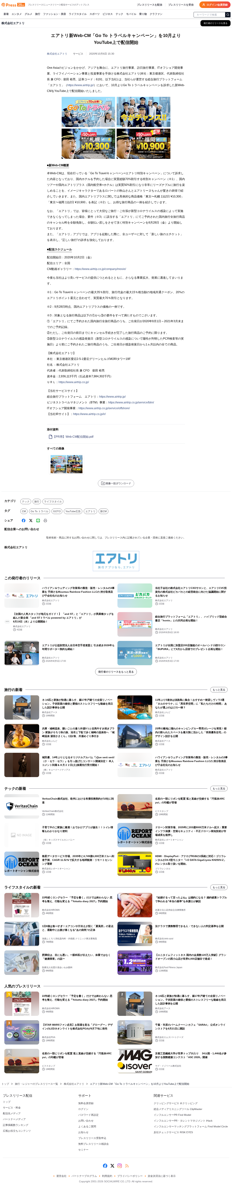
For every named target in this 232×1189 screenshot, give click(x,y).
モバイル (131, 14)
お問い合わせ (86, 1120)
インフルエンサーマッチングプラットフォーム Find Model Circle (191, 1126)
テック (119, 14)
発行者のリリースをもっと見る (116, 671)
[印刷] (45, 520)
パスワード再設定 (88, 1114)
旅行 (37, 14)
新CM (103, 511)
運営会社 (61, 1175)
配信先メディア (12, 1113)
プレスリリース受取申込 (92, 1138)
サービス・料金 (12, 1107)
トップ (5, 1083)
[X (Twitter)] (31, 520)
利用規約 (107, 1175)
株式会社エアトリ (57, 53)
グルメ (28, 14)
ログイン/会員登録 (217, 4)
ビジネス (108, 14)
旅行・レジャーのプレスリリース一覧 (36, 1083)
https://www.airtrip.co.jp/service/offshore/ (104, 408)
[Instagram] (119, 1166)
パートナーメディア (14, 1119)
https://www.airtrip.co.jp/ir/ (89, 414)
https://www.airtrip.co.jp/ (74, 382)
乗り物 (143, 14)
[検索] (228, 14)
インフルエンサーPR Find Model (172, 1114)
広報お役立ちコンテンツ (17, 1130)
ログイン (83, 1109)
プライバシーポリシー (130, 1175)
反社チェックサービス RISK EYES (173, 1132)
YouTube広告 (73, 511)
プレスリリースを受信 (181, 4)
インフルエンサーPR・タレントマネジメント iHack (183, 1120)
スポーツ (95, 14)
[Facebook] (23, 520)
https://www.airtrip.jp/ (80, 85)
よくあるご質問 (87, 1126)
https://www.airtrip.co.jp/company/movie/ (100, 269)
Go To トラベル (39, 511)
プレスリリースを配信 (149, 4)
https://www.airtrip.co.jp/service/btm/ (131, 402)
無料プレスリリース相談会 (93, 1143)
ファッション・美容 (54, 14)
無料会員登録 (86, 1103)
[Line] (38, 520)
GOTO (57, 511)
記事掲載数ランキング (15, 1125)
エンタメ (17, 14)
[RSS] (127, 1166)
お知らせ (83, 1132)
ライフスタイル (78, 14)
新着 (6, 14)
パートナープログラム (84, 1175)
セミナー (83, 1149)
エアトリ (90, 511)
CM (24, 511)
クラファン (156, 14)
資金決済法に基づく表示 (162, 1175)
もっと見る (219, 689)
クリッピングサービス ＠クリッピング (176, 1103)
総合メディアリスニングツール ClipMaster (178, 1109)
